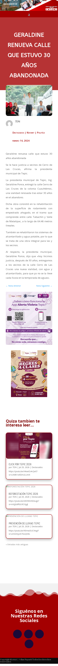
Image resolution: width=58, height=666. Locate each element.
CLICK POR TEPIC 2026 (20, 464)
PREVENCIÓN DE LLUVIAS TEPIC (24, 523)
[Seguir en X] (39, 634)
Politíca (41, 132)
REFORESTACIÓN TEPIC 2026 (23, 494)
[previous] (9, 318)
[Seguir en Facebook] (17, 634)
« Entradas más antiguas (17, 544)
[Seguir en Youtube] (29, 644)
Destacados (18, 132)
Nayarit (30, 132)
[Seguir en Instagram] (28, 634)
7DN (14, 467)
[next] (48, 318)
